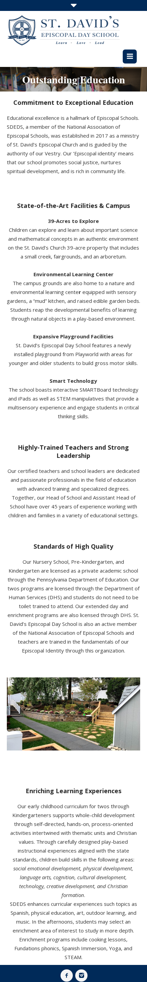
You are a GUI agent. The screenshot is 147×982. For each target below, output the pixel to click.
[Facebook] (67, 975)
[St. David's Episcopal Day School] (63, 30)
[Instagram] (81, 975)
